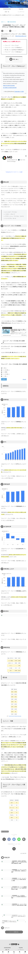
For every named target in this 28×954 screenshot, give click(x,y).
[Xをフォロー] (14, 848)
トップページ (21, 949)
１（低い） (5, 376)
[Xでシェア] (4, 839)
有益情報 (21, 947)
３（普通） (5, 372)
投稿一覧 (7, 949)
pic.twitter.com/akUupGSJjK (10, 87)
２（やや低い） (6, 374)
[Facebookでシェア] (9, 839)
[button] (24, 839)
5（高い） (5, 368)
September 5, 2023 (19, 91)
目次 (14, 59)
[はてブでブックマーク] (14, 839)
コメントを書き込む (14, 931)
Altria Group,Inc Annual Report (15, 672)
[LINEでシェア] (19, 839)
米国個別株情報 (5, 831)
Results (24, 379)
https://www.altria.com (21, 36)
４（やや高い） (6, 370)
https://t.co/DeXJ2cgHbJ (9, 85)
